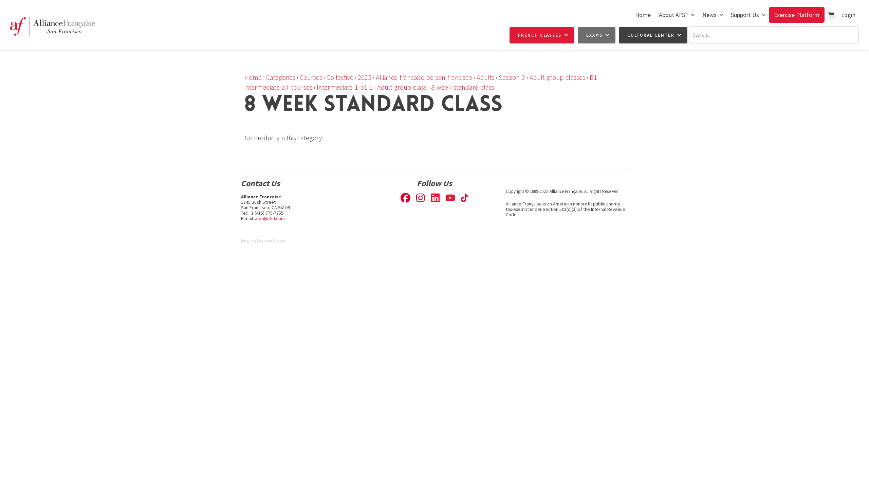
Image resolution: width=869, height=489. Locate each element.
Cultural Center (650, 35)
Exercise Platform (796, 15)
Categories (280, 77)
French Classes (539, 35)
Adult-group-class (402, 87)
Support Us (745, 15)
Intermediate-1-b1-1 (345, 87)
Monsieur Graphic (271, 240)
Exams (594, 35)
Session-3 (512, 77)
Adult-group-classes (557, 77)
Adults (485, 77)
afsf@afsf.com (270, 218)
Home (643, 15)
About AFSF (673, 15)
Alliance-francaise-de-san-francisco (424, 77)
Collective (340, 77)
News (709, 15)
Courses (311, 77)
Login (848, 15)
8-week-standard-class (462, 87)
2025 (364, 77)
